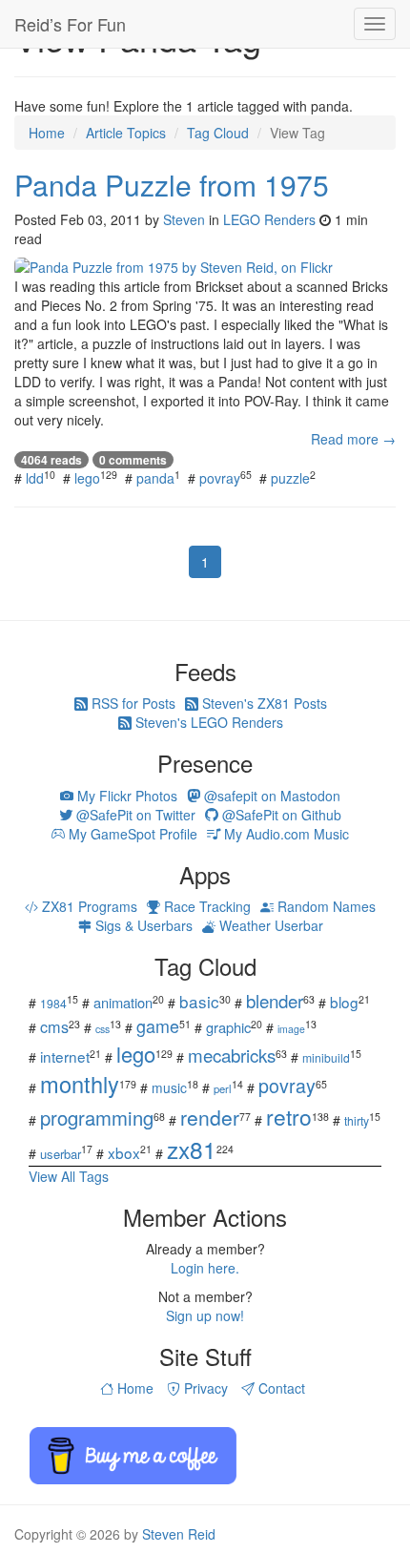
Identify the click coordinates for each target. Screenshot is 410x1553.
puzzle (290, 477)
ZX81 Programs (87, 906)
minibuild (326, 1057)
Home (133, 1388)
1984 (53, 1003)
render (209, 1117)
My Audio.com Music (284, 833)
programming (97, 1117)
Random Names (325, 906)
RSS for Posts (131, 703)
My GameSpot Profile (131, 833)
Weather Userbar (269, 925)
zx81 (191, 1149)
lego (87, 477)
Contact (280, 1388)
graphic (228, 1027)
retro (289, 1116)
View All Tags (69, 1176)
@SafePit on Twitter (133, 814)
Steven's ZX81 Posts (262, 703)
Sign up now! (205, 1315)
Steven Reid (178, 1533)
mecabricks (232, 1054)
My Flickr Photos (125, 795)
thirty (356, 1120)
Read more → (353, 438)
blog (344, 1001)
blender (274, 1000)
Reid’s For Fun (70, 23)
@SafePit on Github (279, 814)
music (169, 1087)
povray (219, 477)
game (157, 1025)
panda (155, 477)
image (291, 1029)
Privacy (204, 1388)
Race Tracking (205, 906)
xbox (124, 1152)
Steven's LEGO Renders (207, 722)
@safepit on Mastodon (270, 795)
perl (223, 1088)
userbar (60, 1154)
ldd (35, 477)
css (102, 1029)
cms (54, 1026)
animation (123, 1002)
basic (199, 1001)
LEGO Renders (269, 219)
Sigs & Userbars (142, 925)
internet (65, 1056)
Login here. (205, 1267)
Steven (184, 219)
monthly (79, 1083)
